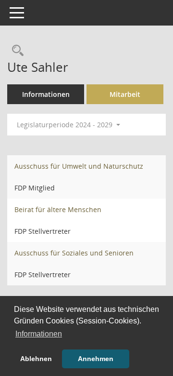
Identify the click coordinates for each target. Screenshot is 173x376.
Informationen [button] (38, 334)
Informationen (46, 94)
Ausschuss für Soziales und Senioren (74, 252)
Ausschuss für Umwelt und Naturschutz (78, 166)
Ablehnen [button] (36, 359)
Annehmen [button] (95, 359)
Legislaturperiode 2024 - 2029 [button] (65, 124)
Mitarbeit (125, 94)
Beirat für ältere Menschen (57, 209)
